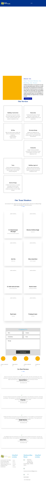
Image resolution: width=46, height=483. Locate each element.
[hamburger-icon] (31, 3)
